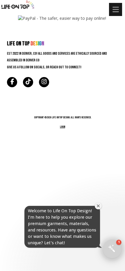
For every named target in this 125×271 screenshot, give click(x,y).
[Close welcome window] (98, 205)
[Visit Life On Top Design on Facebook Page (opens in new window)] (12, 82)
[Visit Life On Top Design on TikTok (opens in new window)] (28, 82)
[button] (112, 249)
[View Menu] (115, 9)
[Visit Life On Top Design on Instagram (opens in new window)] (44, 82)
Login (62, 127)
